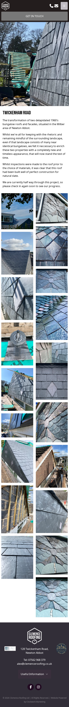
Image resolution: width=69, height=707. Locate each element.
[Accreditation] (60, 648)
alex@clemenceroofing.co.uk (34, 664)
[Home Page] (5, 5)
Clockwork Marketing (35, 701)
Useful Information (33, 674)
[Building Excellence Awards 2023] (8, 648)
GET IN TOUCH (34, 16)
